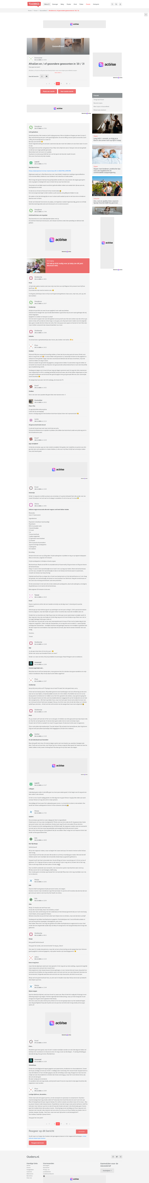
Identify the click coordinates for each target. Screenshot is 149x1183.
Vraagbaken (30, 1169)
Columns (29, 1171)
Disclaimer (46, 1167)
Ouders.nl (33, 1156)
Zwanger (55, 4)
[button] (58, 72)
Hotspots (96, 4)
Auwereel (37, 662)
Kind (75, 4)
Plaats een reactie (48, 91)
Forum (88, 4)
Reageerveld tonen (37, 1143)
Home (30, 10)
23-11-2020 (37, 128)
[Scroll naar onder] (146, 14)
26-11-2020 (37, 421)
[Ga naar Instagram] (120, 1156)
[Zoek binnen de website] (112, 4)
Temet (36, 595)
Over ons (29, 1178)
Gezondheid (43, 10)
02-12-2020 (37, 736)
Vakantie (96, 199)
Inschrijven (106, 1170)
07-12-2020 (37, 1042)
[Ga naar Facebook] (113, 1156)
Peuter (69, 4)
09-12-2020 (37, 1091)
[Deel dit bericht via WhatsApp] (42, 76)
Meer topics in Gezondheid (101, 106)
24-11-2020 (37, 303)
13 (66, 83)
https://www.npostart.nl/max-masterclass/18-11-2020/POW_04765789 (50, 171)
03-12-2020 (37, 935)
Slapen (96, 136)
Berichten (30, 1176)
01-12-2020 (37, 644)
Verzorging (50, 261)
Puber (81, 4)
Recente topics (98, 103)
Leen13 (36, 162)
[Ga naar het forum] (116, 4)
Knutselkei (38, 400)
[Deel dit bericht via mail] (46, 76)
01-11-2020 (37, 60)
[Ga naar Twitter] (117, 1156)
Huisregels (46, 1165)
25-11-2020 (37, 347)
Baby (62, 4)
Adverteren (30, 1174)
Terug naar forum (99, 99)
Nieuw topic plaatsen (100, 110)
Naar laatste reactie (67, 91)
